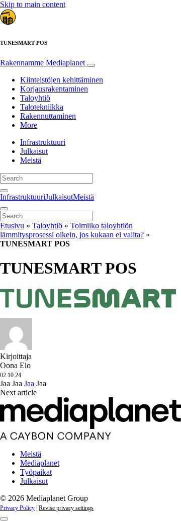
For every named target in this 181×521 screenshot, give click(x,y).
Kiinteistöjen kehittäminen (61, 79)
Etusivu (12, 225)
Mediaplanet (39, 463)
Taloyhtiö (35, 98)
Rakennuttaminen (48, 116)
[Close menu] (4, 208)
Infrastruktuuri (42, 142)
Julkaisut (34, 151)
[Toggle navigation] (91, 65)
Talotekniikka (41, 107)
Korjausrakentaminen (54, 88)
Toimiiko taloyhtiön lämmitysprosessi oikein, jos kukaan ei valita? (72, 230)
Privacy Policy (17, 507)
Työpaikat (36, 472)
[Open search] (4, 190)
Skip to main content (32, 4)
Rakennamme (42, 62)
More (28, 125)
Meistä (30, 160)
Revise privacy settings (66, 507)
